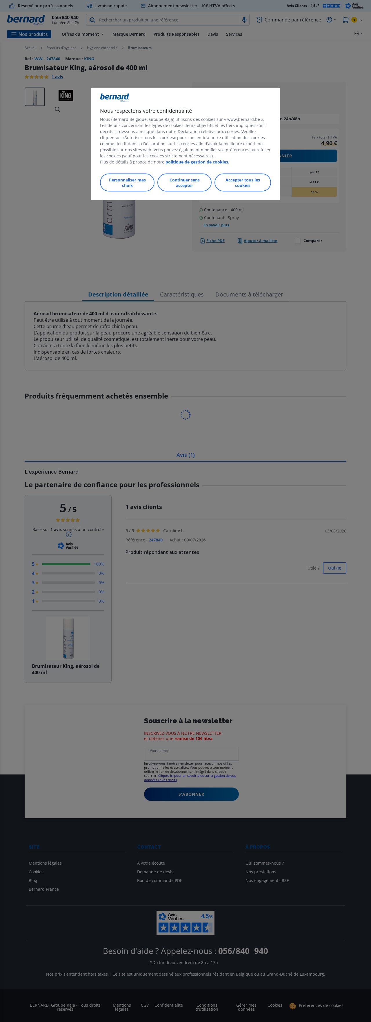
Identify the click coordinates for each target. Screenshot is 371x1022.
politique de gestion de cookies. (197, 161)
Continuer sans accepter (185, 182)
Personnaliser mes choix (127, 182)
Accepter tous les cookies (242, 182)
